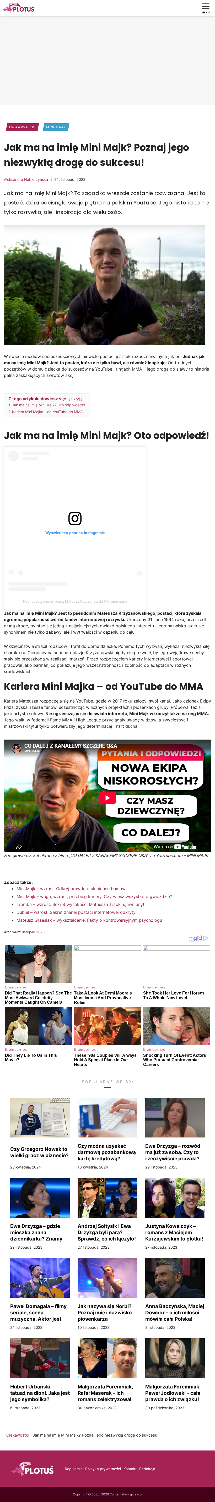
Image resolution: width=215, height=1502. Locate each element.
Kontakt (130, 1469)
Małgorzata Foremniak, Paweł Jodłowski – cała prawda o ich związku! (173, 1392)
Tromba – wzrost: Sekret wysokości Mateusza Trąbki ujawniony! (80, 904)
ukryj (75, 399)
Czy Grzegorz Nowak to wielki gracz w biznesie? (39, 1152)
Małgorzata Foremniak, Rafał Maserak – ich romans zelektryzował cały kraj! (105, 1392)
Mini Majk (56, 127)
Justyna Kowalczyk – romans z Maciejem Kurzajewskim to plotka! (174, 1232)
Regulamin (74, 1469)
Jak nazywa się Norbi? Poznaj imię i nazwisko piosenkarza (105, 1312)
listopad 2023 (33, 932)
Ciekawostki (22, 127)
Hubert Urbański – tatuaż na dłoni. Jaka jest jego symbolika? (40, 1392)
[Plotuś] (18, 8)
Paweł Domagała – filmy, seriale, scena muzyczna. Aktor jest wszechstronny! (39, 1312)
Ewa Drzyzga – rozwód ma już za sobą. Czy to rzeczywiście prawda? (172, 1152)
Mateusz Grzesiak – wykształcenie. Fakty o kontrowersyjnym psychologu (89, 920)
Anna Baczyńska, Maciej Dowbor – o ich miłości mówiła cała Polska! (174, 1312)
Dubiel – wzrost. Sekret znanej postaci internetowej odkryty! (77, 912)
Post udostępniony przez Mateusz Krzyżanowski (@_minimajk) (75, 601)
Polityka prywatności (103, 1469)
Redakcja (147, 1469)
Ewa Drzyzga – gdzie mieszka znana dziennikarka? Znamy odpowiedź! (36, 1232)
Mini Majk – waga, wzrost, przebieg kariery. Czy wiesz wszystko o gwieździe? (94, 896)
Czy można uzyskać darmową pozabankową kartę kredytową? (107, 1152)
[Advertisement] (107, 62)
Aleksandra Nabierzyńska (26, 179)
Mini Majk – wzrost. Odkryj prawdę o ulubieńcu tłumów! (72, 888)
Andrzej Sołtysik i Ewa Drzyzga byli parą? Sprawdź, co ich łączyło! (107, 1232)
